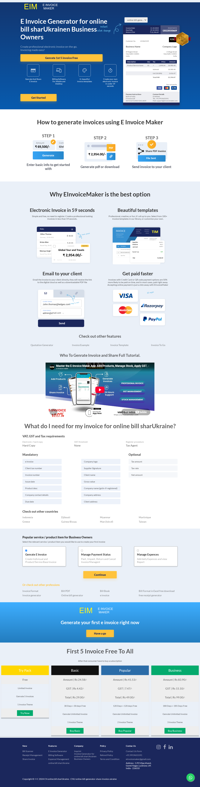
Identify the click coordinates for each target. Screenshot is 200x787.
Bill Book (105, 590)
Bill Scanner (27, 751)
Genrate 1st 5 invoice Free (61, 58)
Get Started (38, 97)
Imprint (77, 751)
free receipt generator (150, 595)
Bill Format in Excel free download (157, 590)
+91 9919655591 (134, 755)
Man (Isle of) (106, 521)
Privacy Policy (106, 751)
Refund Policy (106, 755)
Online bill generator (72, 595)
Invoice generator (31, 595)
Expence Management (58, 759)
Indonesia (27, 517)
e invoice (104, 595)
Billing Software (55, 755)
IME (37, 779)
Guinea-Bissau (69, 521)
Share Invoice (28, 759)
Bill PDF (65, 590)
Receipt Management (32, 755)
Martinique (145, 517)
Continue (100, 574)
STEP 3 (151, 137)
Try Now (25, 713)
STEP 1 (48, 135)
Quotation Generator (42, 345)
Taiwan (142, 521)
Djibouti (65, 517)
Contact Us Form (134, 751)
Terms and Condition (109, 759)
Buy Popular (125, 730)
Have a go (100, 633)
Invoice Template (119, 345)
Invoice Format (30, 590)
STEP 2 (100, 137)
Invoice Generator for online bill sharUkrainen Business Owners (85, 756)
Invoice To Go (158, 345)
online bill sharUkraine (58, 763)
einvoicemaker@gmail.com (138, 759)
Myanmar (105, 517)
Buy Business (175, 730)
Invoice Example (80, 345)
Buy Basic (75, 730)
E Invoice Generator (57, 751)
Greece (26, 521)
